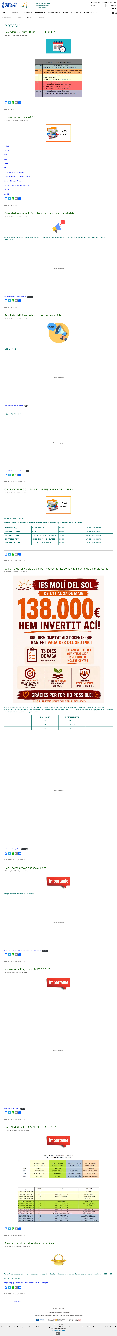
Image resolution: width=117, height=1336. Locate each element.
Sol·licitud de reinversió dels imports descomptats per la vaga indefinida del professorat (56, 568)
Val (112, 5)
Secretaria (27, 12)
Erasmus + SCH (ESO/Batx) (71, 12)
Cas (115, 5)
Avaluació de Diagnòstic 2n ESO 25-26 (27, 969)
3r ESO (6, 155)
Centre (3, 12)
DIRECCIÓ (9, 109)
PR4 (5, 168)
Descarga (22, 1108)
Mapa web (66, 1315)
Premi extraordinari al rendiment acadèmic (29, 1243)
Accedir (114, 8)
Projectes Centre (53, 12)
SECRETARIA (21, 481)
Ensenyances (15, 12)
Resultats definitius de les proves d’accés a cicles (33, 315)
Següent (17, 1301)
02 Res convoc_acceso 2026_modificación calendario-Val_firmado (22, 950)
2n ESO (6, 150)
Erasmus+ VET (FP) (89, 12)
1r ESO (6, 146)
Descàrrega (30, 296)
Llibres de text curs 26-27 (19, 117)
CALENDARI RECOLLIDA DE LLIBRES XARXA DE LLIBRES (38, 489)
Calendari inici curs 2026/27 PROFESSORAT (30, 31)
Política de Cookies (57, 1315)
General (15, 109)
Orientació (20, 18)
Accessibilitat (78, 1315)
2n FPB (6, 194)
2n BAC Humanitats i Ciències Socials (17, 185)
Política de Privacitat (46, 1315)
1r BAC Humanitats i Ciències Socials (17, 176)
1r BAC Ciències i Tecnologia (14, 172)
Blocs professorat (7, 18)
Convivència (41, 18)
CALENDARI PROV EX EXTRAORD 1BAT (15, 296)
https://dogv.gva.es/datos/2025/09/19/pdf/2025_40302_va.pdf (26, 1283)
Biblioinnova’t (39, 12)
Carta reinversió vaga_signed (12, 849)
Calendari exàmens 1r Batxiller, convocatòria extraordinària (39, 213)
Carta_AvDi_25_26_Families (11, 1108)
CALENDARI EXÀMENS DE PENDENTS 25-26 (31, 1127)
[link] (112, 12)
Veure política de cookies (58, 1330)
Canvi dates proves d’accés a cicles (25, 867)
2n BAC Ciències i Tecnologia (14, 181)
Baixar (26, 405)
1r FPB (6, 190)
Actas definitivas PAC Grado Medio (14, 405)
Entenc (58, 1333)
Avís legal (37, 1315)
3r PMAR (7, 159)
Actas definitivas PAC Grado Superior (14, 471)
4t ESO (6, 163)
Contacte (72, 1315)
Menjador (29, 18)
